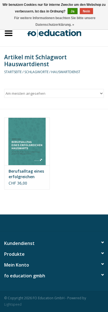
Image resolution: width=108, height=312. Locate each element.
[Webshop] (62, 32)
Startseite (13, 72)
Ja (72, 11)
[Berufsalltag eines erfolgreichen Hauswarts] (27, 141)
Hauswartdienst (65, 72)
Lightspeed (13, 304)
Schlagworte (36, 72)
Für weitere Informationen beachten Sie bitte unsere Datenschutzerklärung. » (55, 21)
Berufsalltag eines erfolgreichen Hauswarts (26, 174)
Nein (86, 11)
